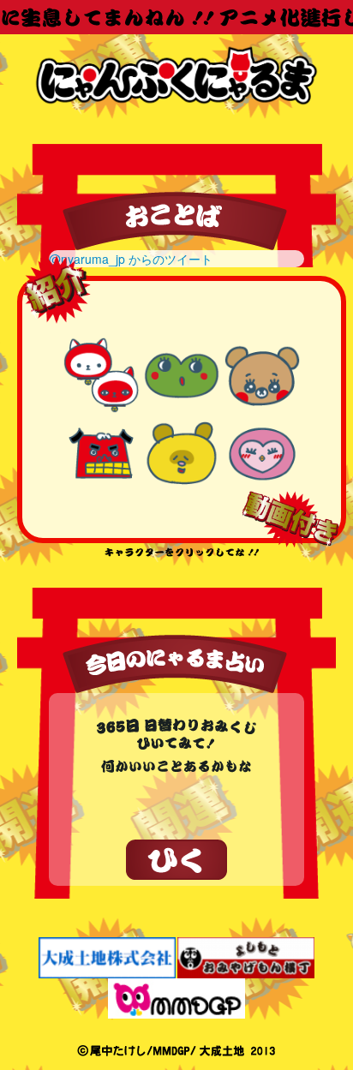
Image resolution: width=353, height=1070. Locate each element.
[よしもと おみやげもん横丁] (245, 958)
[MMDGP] (176, 998)
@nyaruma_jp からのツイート (130, 258)
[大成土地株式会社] (107, 958)
